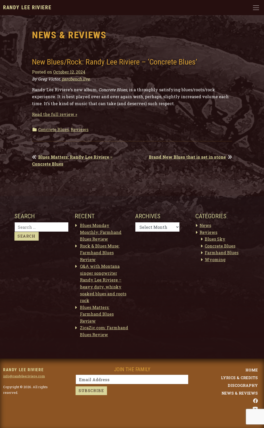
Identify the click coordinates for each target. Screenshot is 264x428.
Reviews (79, 129)
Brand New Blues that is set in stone (187, 157)
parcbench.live (76, 78)
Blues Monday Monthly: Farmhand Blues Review (100, 232)
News (205, 225)
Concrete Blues (53, 129)
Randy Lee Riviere (27, 7)
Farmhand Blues (221, 252)
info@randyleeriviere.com (24, 376)
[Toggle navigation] (256, 8)
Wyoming (215, 259)
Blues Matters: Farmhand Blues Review (97, 314)
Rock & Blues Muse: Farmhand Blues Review (99, 252)
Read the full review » (54, 114)
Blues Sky (215, 239)
